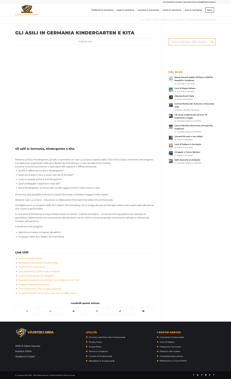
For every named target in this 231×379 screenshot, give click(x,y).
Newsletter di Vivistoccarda (101, 361)
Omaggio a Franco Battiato (187, 152)
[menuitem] (102, 10)
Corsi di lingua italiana (184, 88)
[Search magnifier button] (212, 42)
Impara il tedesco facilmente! (33, 284)
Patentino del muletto (170, 351)
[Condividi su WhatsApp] (50, 311)
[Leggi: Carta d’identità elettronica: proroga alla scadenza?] (170, 126)
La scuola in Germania (186, 84)
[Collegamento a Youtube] (143, 311)
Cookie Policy (95, 347)
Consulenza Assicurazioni (171, 356)
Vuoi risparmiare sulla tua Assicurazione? (39, 288)
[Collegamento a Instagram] (96, 311)
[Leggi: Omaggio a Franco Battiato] (170, 153)
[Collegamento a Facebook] (194, 375)
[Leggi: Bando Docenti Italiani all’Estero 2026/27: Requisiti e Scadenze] (170, 78)
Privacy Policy (95, 342)
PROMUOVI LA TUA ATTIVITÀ (173, 361)
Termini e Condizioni (98, 351)
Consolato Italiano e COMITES (189, 121)
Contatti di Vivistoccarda (100, 356)
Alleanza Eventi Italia (184, 96)
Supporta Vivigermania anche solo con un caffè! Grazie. (47, 293)
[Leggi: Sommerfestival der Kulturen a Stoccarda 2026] (170, 105)
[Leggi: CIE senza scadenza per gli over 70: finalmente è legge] (170, 116)
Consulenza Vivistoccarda (172, 337)
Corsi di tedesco (167, 342)
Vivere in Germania (184, 99)
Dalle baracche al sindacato (187, 160)
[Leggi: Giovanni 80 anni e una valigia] (170, 137)
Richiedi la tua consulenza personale (37, 263)
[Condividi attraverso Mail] (73, 311)
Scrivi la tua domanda (29, 258)
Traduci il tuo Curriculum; (31, 267)
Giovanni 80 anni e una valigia (188, 136)
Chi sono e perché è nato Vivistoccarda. (107, 337)
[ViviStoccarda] (26, 10)
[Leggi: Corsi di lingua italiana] (170, 89)
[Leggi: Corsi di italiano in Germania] (170, 145)
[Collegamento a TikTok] (120, 311)
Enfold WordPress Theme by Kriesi (62, 375)
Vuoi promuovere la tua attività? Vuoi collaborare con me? (49, 280)
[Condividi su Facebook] (27, 311)
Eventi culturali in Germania (188, 110)
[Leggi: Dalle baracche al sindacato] (170, 161)
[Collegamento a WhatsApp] (202, 375)
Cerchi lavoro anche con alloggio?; (36, 276)
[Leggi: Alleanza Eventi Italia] (170, 97)
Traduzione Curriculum (170, 347)
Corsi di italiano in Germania (187, 144)
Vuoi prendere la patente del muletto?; (39, 271)
